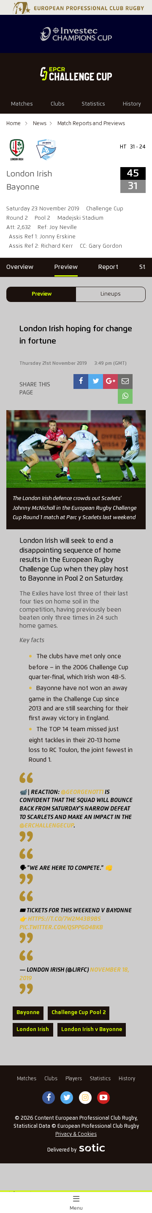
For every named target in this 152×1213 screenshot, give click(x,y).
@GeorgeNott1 (82, 792)
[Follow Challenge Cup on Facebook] (48, 1098)
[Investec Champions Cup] (76, 34)
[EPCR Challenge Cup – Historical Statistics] (76, 74)
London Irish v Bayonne (91, 1029)
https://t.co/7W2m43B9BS (64, 919)
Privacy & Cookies (76, 1134)
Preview (42, 294)
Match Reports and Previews (91, 123)
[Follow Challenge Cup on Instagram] (85, 1098)
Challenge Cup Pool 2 (79, 1012)
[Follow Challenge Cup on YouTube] (103, 1098)
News (39, 123)
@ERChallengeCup (46, 826)
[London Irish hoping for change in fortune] (81, 381)
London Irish (32, 1029)
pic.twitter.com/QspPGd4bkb (61, 928)
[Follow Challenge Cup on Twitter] (67, 1098)
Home (14, 123)
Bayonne (27, 1012)
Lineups (110, 294)
